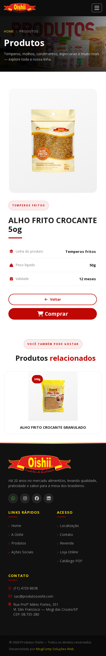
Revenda (67, 543)
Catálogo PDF (71, 561)
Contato (66, 534)
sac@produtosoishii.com (33, 596)
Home (9, 31)
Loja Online (69, 552)
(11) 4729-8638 (26, 588)
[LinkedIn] (48, 498)
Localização (69, 525)
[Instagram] (25, 498)
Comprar (55, 313)
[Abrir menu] (97, 7)
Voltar (55, 299)
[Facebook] (36, 498)
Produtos (18, 543)
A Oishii (17, 534)
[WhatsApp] (13, 498)
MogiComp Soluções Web (55, 649)
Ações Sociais (22, 552)
